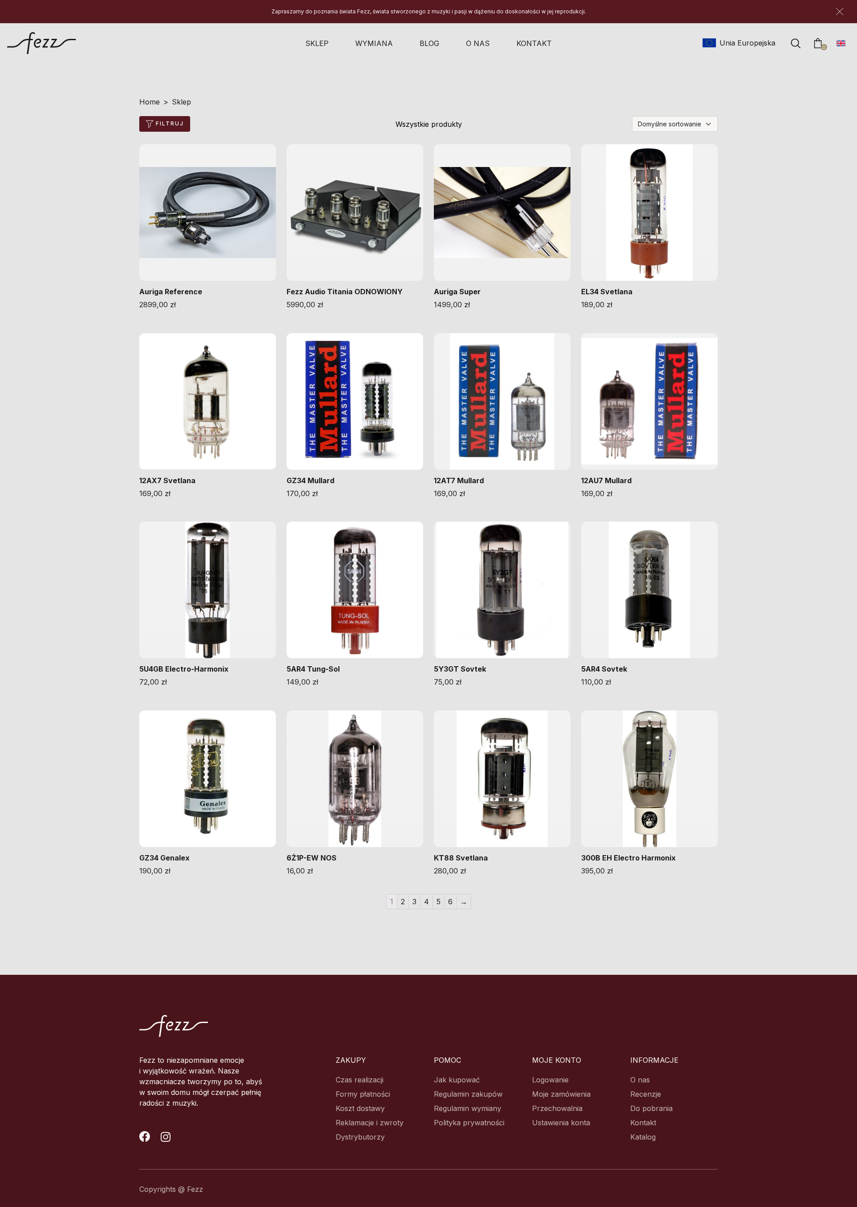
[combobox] (675, 124)
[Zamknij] (839, 11)
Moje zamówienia (561, 1094)
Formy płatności (363, 1094)
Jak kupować (457, 1079)
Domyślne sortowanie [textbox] (669, 124)
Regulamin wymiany (467, 1108)
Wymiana (374, 43)
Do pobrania (651, 1108)
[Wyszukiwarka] (796, 43)
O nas (478, 43)
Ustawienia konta (561, 1122)
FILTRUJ (169, 123)
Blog (429, 43)
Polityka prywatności (469, 1122)
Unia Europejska (746, 42)
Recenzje (645, 1094)
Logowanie (550, 1079)
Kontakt (534, 43)
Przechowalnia (557, 1108)
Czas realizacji (359, 1079)
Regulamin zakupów (468, 1094)
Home (149, 101)
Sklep (317, 43)
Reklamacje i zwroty (370, 1122)
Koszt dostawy (360, 1108)
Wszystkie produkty (428, 124)
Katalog (643, 1136)
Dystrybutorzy (360, 1136)
